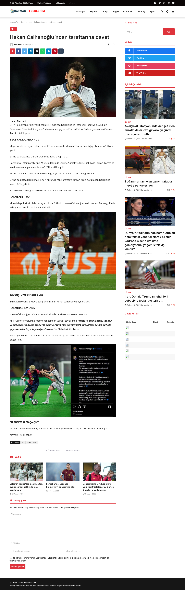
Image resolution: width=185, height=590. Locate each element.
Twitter (140, 58)
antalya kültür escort (19, 585)
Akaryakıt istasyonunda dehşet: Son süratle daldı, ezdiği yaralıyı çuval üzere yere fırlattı (150, 130)
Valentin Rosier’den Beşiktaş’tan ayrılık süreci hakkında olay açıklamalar (26, 487)
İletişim (72, 3)
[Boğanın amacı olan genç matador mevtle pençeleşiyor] (150, 160)
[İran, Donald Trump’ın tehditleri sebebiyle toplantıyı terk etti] (150, 274)
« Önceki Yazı (53, 450)
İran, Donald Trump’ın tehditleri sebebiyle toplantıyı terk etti (146, 298)
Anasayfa (80, 11)
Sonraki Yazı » (73, 450)
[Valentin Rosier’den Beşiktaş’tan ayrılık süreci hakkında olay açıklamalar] (26, 472)
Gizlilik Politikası (44, 3)
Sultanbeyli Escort (72, 585)
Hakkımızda (60, 3)
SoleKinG (18, 44)
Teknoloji (141, 11)
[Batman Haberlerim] (27, 11)
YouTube (141, 73)
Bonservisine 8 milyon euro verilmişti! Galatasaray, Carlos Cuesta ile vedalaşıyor (98, 487)
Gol (23, 442)
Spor (152, 11)
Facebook (141, 50)
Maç (35, 442)
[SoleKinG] (11, 44)
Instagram (141, 65)
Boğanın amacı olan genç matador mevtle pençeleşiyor (148, 183)
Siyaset (93, 11)
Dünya (105, 11)
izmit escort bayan (54, 585)
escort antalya (37, 585)
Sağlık (116, 11)
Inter (29, 442)
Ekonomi (127, 11)
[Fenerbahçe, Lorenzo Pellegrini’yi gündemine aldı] (62, 472)
